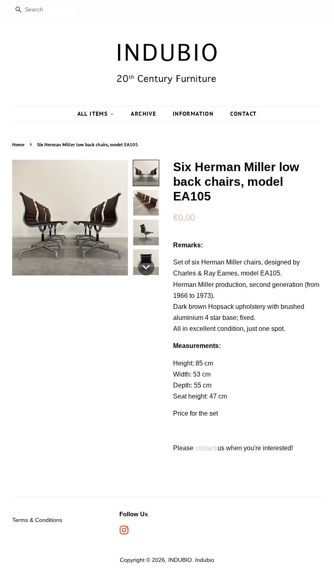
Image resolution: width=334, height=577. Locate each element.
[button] (146, 173)
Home (18, 144)
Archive (143, 113)
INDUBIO (180, 560)
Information (193, 113)
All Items (93, 113)
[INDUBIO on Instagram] (123, 532)
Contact (243, 113)
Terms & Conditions (37, 520)
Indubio (204, 560)
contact (205, 448)
